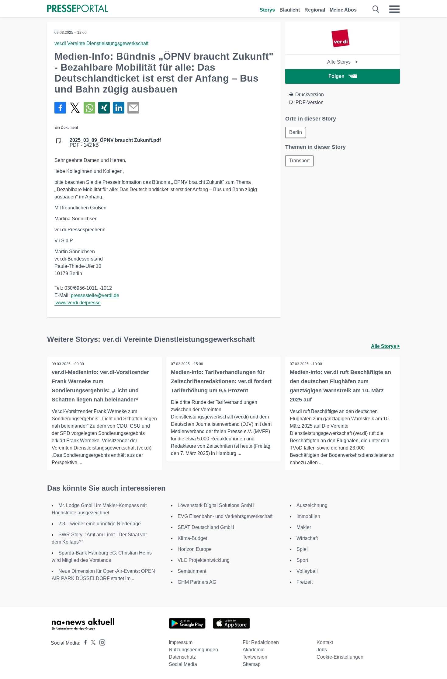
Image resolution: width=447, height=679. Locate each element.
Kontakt (325, 642)
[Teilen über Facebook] (60, 108)
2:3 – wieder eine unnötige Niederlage (99, 523)
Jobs (322, 649)
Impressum (180, 642)
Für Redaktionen (261, 642)
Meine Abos (343, 9)
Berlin (295, 132)
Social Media (183, 664)
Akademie (254, 649)
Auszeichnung (311, 505)
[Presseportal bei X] (91, 643)
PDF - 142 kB (115, 143)
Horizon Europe (195, 549)
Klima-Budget (192, 538)
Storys (267, 9)
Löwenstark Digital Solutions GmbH (216, 505)
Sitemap (252, 664)
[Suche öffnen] (376, 9)
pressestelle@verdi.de (95, 295)
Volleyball (307, 571)
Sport (302, 560)
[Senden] (133, 108)
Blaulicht (289, 9)
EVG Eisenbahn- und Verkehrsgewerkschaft (225, 516)
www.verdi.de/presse (78, 302)
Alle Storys (339, 62)
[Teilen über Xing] (104, 108)
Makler (303, 527)
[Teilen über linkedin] (118, 108)
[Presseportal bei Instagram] (100, 642)
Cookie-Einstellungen (340, 657)
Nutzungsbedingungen (193, 649)
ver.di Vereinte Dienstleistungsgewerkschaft (101, 43)
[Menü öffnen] (394, 9)
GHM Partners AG (197, 582)
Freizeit (304, 582)
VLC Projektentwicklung (204, 560)
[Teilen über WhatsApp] (89, 108)
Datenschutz (182, 657)
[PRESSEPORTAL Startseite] (77, 9)
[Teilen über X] (75, 108)
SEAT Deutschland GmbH (206, 527)
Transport (299, 160)
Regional (314, 9)
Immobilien (308, 516)
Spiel (302, 549)
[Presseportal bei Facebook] (83, 643)
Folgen (336, 76)
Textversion (255, 657)
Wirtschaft (307, 538)
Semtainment (192, 571)
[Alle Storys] (342, 49)
